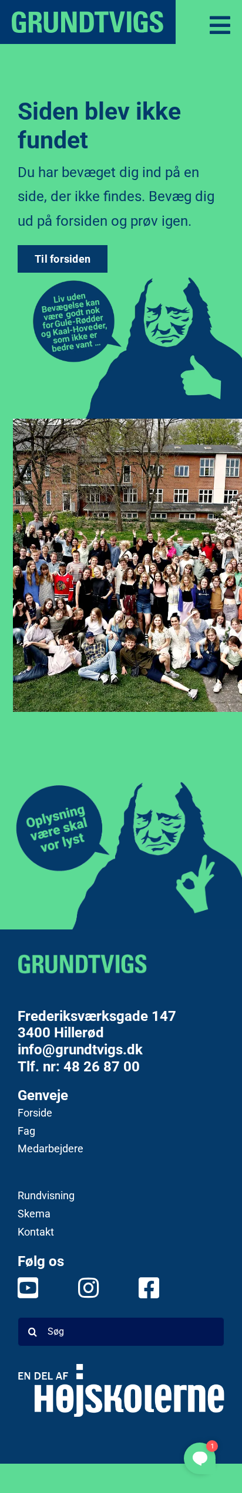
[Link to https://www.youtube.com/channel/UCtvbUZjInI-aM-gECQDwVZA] (24, 1287)
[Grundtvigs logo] (82, 963)
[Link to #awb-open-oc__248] (220, 25)
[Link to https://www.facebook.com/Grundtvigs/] (145, 1287)
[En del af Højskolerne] (121, 1390)
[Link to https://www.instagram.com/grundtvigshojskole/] (85, 1287)
